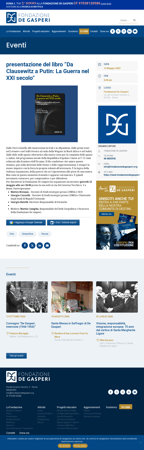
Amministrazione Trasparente (19, 428)
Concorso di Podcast (66, 419)
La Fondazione (13, 31)
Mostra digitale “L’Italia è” (68, 422)
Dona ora (104, 31)
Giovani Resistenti (65, 416)
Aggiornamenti (59, 31)
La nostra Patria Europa (67, 428)
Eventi (16, 45)
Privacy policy (80, 446)
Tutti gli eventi (16, 355)
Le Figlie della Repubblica (68, 413)
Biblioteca (10, 422)
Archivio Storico (13, 419)
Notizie (87, 410)
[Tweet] (33, 245)
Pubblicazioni (43, 419)
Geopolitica (27, 233)
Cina (12, 233)
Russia (44, 233)
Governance (11, 416)
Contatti (94, 31)
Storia (9, 413)
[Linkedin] (40, 245)
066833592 (11, 390)
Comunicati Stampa (92, 413)
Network (10, 425)
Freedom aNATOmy (66, 425)
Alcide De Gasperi (14, 410)
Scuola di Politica (45, 413)
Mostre (41, 422)
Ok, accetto (64, 446)
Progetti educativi (41, 31)
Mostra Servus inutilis (66, 410)
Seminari (42, 416)
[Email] (47, 245)
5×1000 (84, 31)
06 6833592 (110, 158)
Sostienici (73, 31)
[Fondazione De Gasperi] (28, 17)
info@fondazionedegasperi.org (120, 166)
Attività (26, 31)
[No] (140, 442)
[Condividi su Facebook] (25, 245)
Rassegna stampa (92, 416)
